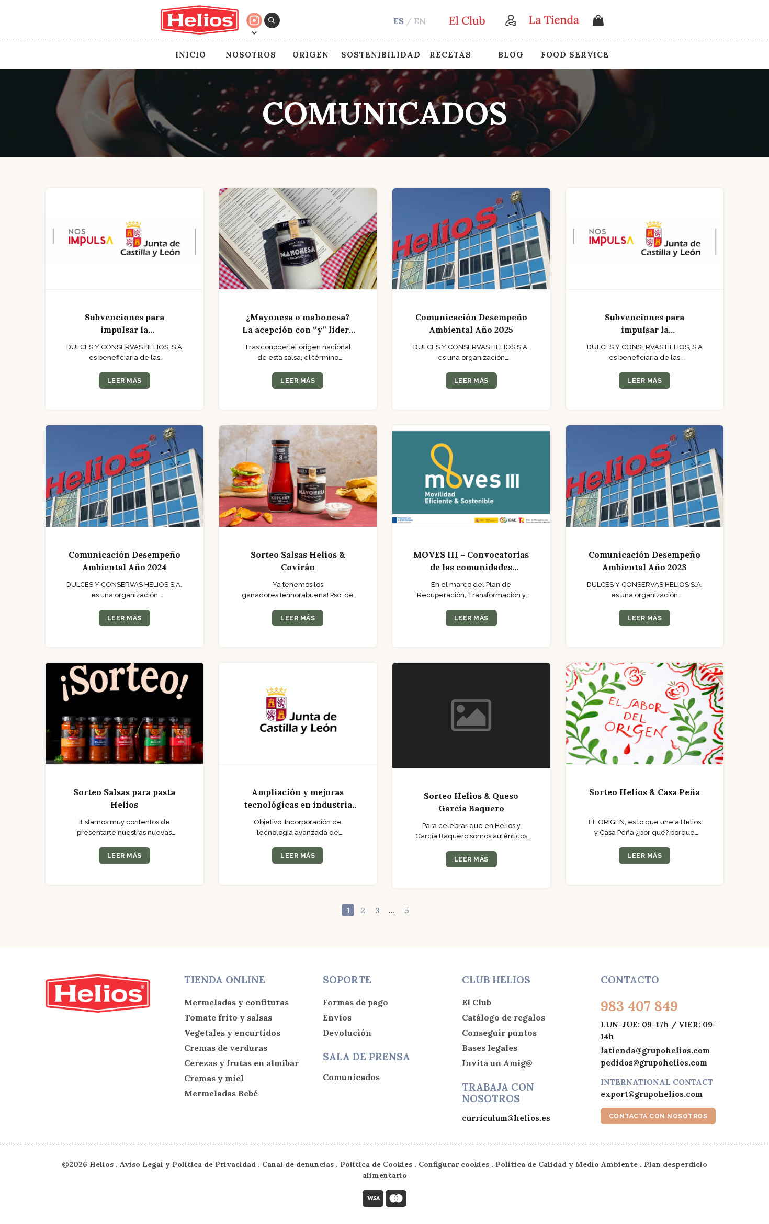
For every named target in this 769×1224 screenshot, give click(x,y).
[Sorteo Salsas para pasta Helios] (124, 714)
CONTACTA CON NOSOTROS (658, 1116)
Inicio (190, 55)
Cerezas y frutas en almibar (241, 1063)
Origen (310, 55)
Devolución (347, 1032)
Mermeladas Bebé (221, 1093)
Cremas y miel (214, 1078)
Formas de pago (355, 1002)
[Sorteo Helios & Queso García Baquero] (471, 715)
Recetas (450, 55)
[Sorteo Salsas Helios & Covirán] (298, 476)
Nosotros (250, 55)
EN (420, 21)
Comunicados (351, 1077)
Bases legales (489, 1047)
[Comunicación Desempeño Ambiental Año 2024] (124, 476)
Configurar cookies (454, 1164)
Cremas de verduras (225, 1047)
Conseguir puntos (499, 1032)
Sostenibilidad (381, 55)
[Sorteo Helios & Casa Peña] (645, 714)
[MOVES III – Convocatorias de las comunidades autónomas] (471, 476)
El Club (476, 1002)
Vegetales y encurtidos (232, 1032)
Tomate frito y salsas (228, 1017)
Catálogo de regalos (503, 1017)
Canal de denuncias (298, 1164)
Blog (511, 55)
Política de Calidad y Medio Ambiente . (569, 1164)
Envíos (337, 1017)
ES (398, 21)
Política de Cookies (376, 1164)
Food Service (575, 55)
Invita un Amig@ (497, 1063)
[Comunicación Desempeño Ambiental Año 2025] (471, 239)
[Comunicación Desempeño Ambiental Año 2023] (645, 476)
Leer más (124, 380)
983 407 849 (639, 1006)
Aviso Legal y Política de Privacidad (188, 1164)
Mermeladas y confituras (236, 1002)
